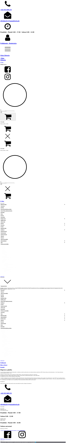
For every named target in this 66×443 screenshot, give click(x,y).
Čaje (1, 242)
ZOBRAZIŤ (2, 276)
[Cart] (8, 117)
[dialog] (33, 141)
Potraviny (2, 225)
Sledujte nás (2, 438)
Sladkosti (2, 229)
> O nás (1, 430)
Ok (35, 442)
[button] (34, 246)
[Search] (1, 112)
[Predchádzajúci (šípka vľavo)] (0, 441)
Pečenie (2, 223)
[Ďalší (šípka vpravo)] (1, 441)
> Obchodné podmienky (13, 430)
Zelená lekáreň (3, 240)
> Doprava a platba (6, 430)
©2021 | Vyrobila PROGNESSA (5, 439)
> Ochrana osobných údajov (21, 430)
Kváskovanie (3, 218)
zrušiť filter (2, 275)
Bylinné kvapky (4, 204)
